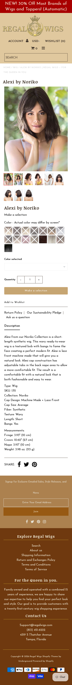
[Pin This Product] (34, 465)
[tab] (12, 327)
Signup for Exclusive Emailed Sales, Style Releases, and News (35, 487)
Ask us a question (18, 317)
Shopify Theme (50, 656)
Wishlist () (55, 41)
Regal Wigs (36, 656)
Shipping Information (35, 555)
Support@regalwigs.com (36, 625)
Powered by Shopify (43, 661)
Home (7, 68)
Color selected (13, 259)
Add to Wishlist (14, 302)
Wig (15, 68)
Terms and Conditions (36, 564)
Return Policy (13, 312)
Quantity (9, 279)
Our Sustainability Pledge (44, 312)
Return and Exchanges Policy (36, 560)
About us (36, 550)
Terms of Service (36, 569)
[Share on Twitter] (26, 465)
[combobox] (36, 57)
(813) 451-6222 (36, 630)
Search (36, 545)
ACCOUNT (16, 41)
